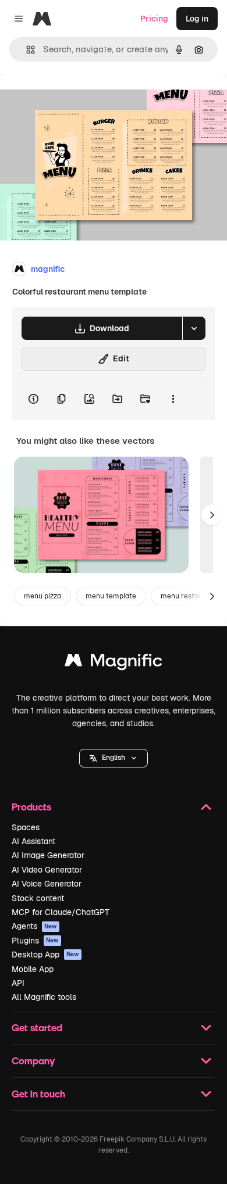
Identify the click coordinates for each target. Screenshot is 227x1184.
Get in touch (38, 1094)
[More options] (173, 399)
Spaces (26, 827)
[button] (113, 758)
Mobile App (33, 969)
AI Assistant (33, 841)
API (18, 983)
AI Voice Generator (46, 883)
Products (31, 807)
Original (74, 99)
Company (33, 1060)
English (113, 757)
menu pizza (42, 596)
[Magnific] (113, 663)
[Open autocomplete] (26, 49)
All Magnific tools (44, 997)
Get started (37, 1027)
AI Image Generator (48, 855)
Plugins (35, 940)
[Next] (211, 515)
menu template (111, 596)
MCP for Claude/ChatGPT (60, 912)
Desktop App (45, 954)
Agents (34, 926)
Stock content (38, 898)
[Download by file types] (193, 328)
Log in (197, 18)
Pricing (154, 18)
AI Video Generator (47, 869)
